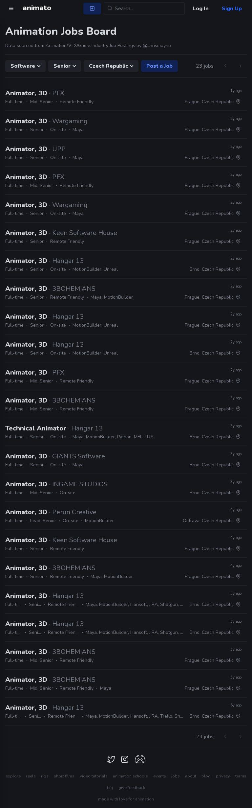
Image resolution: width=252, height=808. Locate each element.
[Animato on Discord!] (140, 759)
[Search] (110, 8)
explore (13, 776)
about (190, 776)
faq (110, 788)
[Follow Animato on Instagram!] (124, 759)
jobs (175, 776)
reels (31, 776)
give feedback (131, 788)
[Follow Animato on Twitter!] (111, 759)
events (159, 776)
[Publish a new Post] (92, 8)
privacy (223, 776)
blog (206, 776)
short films (64, 776)
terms (240, 776)
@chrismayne (157, 45)
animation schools (130, 776)
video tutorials (94, 776)
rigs (45, 776)
